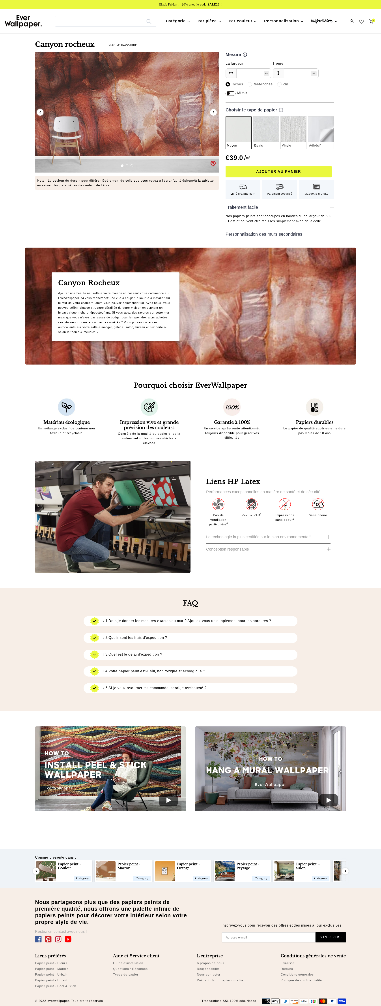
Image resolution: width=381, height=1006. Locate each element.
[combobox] (105, 21)
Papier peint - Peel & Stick (55, 986)
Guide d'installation (128, 963)
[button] (122, 165)
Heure (278, 63)
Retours (287, 968)
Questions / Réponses (130, 968)
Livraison (288, 963)
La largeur (234, 63)
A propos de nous (210, 963)
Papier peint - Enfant (51, 980)
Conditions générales (297, 974)
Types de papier (125, 974)
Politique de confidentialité (301, 980)
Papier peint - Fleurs (51, 963)
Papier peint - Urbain (51, 974)
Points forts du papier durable (220, 980)
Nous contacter (208, 974)
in (266, 73)
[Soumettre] (149, 21)
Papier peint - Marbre (52, 968)
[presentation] (40, 112)
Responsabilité (208, 968)
